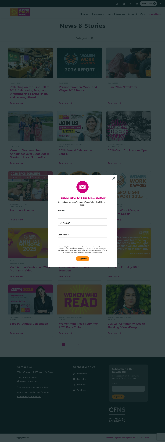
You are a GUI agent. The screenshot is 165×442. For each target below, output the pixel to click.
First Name (63, 223)
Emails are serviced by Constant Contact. (90, 252)
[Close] (114, 177)
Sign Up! (83, 259)
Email (60, 211)
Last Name (63, 235)
